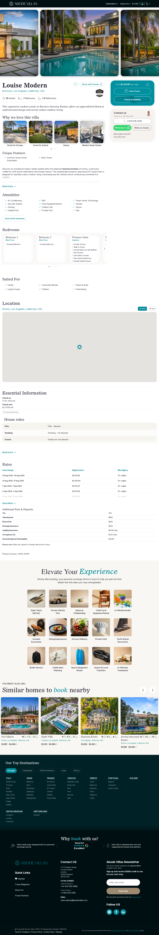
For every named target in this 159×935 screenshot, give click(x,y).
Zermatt (36, 815)
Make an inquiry (142, 128)
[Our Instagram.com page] (109, 912)
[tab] (51, 149)
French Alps (51, 798)
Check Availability (132, 99)
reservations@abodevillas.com (74, 900)
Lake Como (10, 795)
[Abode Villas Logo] (23, 3)
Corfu (92, 782)
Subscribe (123, 891)
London (9, 818)
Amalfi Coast (10, 782)
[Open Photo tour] (151, 15)
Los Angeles (20, 91)
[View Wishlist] (142, 3)
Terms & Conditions (22, 932)
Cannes (50, 791)
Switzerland (40, 811)
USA (42, 91)
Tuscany (9, 785)
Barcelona (30, 788)
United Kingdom (14, 811)
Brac (69, 788)
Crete (92, 798)
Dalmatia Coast (73, 782)
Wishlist (21, 879)
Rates (148, 84)
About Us (19, 890)
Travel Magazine (22, 884)
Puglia (8, 801)
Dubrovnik (71, 785)
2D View (142, 308)
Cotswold (9, 821)
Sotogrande (31, 798)
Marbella (30, 795)
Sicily (8, 788)
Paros (92, 791)
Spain (29, 778)
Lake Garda (10, 798)
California (33, 91)
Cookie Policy (49, 932)
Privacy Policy (36, 932)
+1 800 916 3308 (68, 893)
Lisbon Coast (113, 788)
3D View (152, 308)
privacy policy (136, 897)
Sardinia (9, 791)
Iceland (134, 778)
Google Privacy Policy (118, 930)
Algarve (111, 782)
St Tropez (51, 788)
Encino (8, 91)
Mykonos (93, 785)
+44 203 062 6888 (69, 886)
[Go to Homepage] (33, 863)
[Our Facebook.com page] (116, 912)
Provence (51, 782)
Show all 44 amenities (15, 218)
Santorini (93, 788)
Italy (8, 778)
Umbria (8, 805)
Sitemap (59, 932)
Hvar (69, 791)
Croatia (71, 778)
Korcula (70, 795)
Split (69, 798)
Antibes (50, 795)
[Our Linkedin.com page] (123, 912)
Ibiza (28, 785)
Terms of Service (134, 930)
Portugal (113, 778)
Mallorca (30, 782)
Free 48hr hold (119, 137)
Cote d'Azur (51, 785)
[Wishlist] (142, 3)
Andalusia (30, 791)
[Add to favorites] (75, 84)
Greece (93, 778)
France (50, 778)
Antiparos (93, 795)
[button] (100, 93)
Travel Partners (22, 895)
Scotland (9, 815)
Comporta (112, 785)
